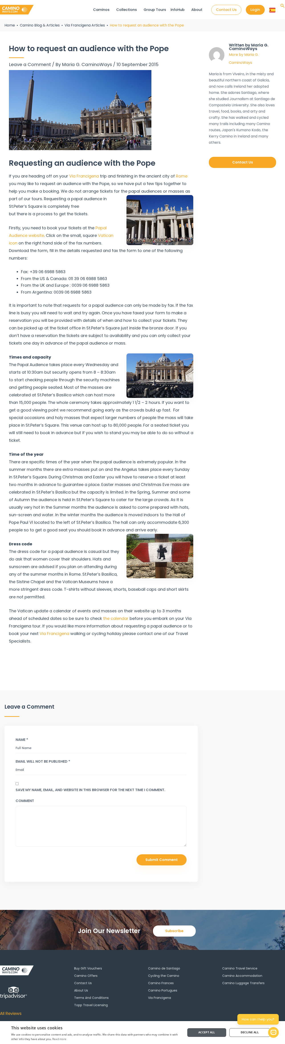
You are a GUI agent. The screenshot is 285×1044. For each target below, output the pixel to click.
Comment (25, 800)
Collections (126, 9)
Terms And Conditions (91, 998)
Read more (59, 1039)
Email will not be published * (43, 761)
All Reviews (11, 1013)
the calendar (115, 618)
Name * (22, 739)
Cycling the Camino (163, 975)
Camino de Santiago (164, 968)
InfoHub (178, 9)
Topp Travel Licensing (91, 1005)
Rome (181, 176)
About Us (81, 990)
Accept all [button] (206, 1032)
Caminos (101, 9)
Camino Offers (86, 975)
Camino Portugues (162, 990)
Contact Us (83, 983)
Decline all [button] (250, 1032)
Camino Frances (161, 983)
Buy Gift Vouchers (88, 968)
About (196, 9)
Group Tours (155, 9)
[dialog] (142, 1032)
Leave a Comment (30, 64)
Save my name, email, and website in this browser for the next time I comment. (90, 789)
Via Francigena (84, 176)
